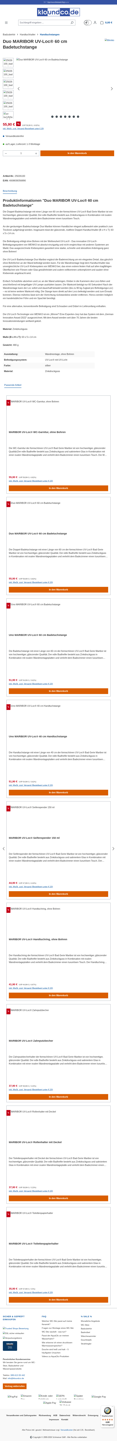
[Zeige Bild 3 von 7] (61, 117)
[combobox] (43, 23)
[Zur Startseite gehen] (58, 12)
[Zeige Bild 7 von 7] (78, 117)
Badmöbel (85, 1332)
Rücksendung (45, 1415)
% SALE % (86, 1316)
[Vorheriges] (18, 88)
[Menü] (6, 23)
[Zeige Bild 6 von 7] (74, 117)
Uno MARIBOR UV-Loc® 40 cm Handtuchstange (38, 736)
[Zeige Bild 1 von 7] (52, 117)
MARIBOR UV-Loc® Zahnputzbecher (31, 1040)
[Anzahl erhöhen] (36, 153)
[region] (58, 88)
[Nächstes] (112, 88)
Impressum (54, 1419)
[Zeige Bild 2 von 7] (57, 117)
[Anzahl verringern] (6, 153)
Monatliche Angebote (90, 1321)
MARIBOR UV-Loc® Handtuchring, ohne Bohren (38, 939)
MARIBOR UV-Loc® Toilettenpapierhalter (33, 1243)
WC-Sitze (85, 1325)
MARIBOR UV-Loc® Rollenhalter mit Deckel (35, 1142)
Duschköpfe (86, 1340)
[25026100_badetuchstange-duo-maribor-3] (65, 88)
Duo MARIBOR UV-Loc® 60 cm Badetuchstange (38, 533)
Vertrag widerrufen (15, 1386)
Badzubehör (86, 1328)
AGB (55, 1415)
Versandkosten (66, 1430)
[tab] (10, 191)
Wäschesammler (88, 1336)
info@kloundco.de (16, 1378)
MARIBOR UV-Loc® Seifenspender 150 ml (34, 837)
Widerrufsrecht (79, 1415)
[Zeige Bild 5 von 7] (69, 117)
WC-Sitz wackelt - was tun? (54, 1332)
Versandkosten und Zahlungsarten (21, 1415)
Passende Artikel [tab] (12, 385)
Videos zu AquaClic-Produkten (55, 1356)
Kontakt (64, 1419)
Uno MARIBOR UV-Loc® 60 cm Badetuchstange (38, 635)
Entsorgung (93, 1415)
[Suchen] (72, 23)
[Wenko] (109, 40)
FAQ (44, 1316)
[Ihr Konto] (95, 22)
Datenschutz (64, 1415)
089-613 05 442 (18, 1375)
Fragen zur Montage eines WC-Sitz (58, 1328)
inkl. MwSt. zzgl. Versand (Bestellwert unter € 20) (23, 129)
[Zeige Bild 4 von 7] (65, 117)
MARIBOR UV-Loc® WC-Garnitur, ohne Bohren (37, 432)
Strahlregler (86, 1344)
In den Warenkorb (77, 153)
